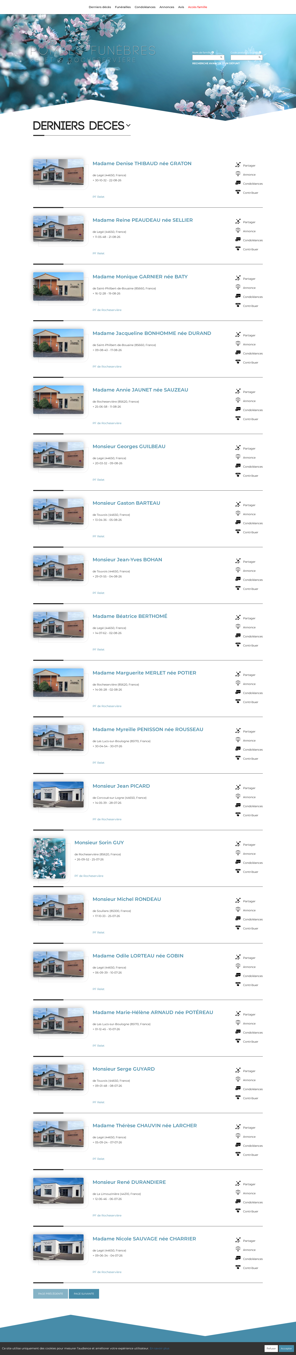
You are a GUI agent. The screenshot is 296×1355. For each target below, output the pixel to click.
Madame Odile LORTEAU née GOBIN (138, 956)
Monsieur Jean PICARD (121, 786)
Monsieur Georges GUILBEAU (129, 446)
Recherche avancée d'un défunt (216, 63)
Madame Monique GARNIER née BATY (140, 277)
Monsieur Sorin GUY (99, 842)
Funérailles (123, 7)
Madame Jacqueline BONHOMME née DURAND (152, 333)
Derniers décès (100, 7)
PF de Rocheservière (107, 310)
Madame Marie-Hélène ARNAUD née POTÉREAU (153, 1012)
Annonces (166, 7)
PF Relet (99, 197)
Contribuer (250, 193)
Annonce (249, 174)
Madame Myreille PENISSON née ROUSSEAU (148, 729)
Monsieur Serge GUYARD (124, 1069)
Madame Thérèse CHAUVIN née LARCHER (145, 1125)
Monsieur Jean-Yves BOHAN (127, 560)
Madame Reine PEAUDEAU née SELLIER (143, 220)
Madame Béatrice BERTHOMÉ (130, 616)
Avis (181, 7)
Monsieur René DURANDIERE (129, 1182)
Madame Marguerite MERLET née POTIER (144, 673)
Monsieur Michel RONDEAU (127, 899)
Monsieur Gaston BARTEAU (126, 503)
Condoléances (145, 7)
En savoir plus (159, 1348)
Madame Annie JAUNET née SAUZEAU (140, 390)
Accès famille (197, 7)
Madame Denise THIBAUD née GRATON (142, 163)
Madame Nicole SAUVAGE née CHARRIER (144, 1239)
